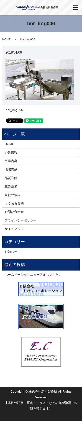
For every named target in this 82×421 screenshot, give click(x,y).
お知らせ (11, 252)
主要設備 (11, 186)
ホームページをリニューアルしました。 (33, 274)
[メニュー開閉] (75, 7)
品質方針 (11, 178)
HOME (6, 39)
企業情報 (11, 152)
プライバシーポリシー (20, 220)
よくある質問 (14, 203)
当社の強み (12, 195)
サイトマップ (14, 229)
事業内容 (11, 161)
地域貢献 (11, 169)
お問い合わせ (14, 212)
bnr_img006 (14, 110)
